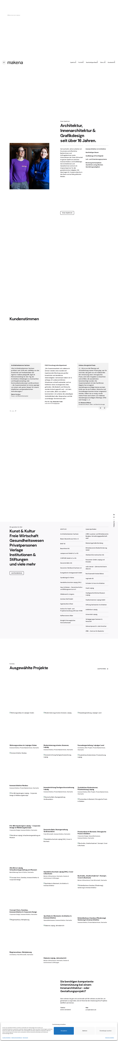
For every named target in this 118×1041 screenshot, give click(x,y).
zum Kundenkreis (16, 573)
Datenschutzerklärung (16, 1037)
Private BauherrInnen (26, 748)
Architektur (102, 149)
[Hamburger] (4, 62)
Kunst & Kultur (23, 872)
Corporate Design (15, 830)
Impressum (25, 1037)
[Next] (104, 408)
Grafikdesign (90, 156)
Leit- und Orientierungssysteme (96, 159)
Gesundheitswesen (94, 836)
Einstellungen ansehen (105, 1030)
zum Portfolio (101, 669)
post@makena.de (91, 1010)
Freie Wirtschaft (48, 834)
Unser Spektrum (67, 213)
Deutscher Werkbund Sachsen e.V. (71, 568)
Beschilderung (14, 872)
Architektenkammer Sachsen (69, 534)
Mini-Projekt (88, 748)
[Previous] (101, 408)
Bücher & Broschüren (50, 876)
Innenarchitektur (91, 149)
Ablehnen (84, 1030)
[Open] (13, 715)
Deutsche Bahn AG (66, 563)
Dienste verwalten (109, 1037)
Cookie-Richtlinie (6, 1037)
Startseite (36, 748)
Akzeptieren (64, 1030)
